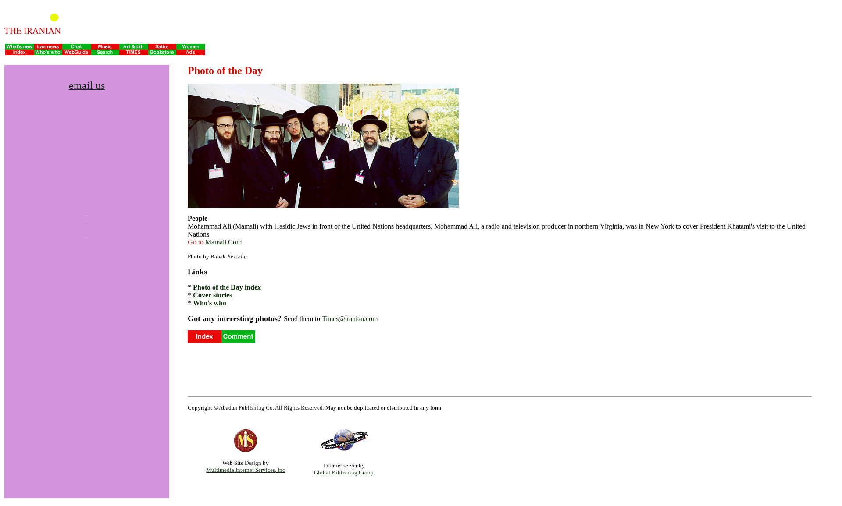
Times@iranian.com (350, 318)
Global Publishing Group (344, 472)
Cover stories (212, 295)
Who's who (209, 303)
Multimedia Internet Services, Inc (245, 470)
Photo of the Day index (227, 287)
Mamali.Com (223, 242)
